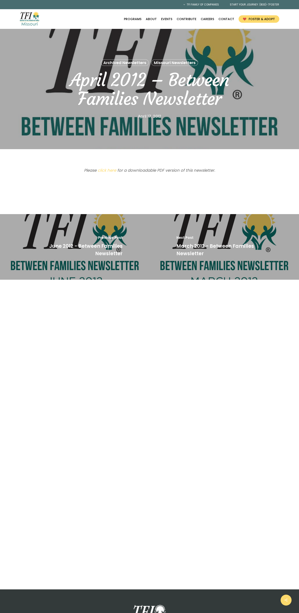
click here (107, 170)
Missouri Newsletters (174, 62)
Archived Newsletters (124, 62)
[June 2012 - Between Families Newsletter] (75, 247)
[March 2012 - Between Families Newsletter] (224, 247)
